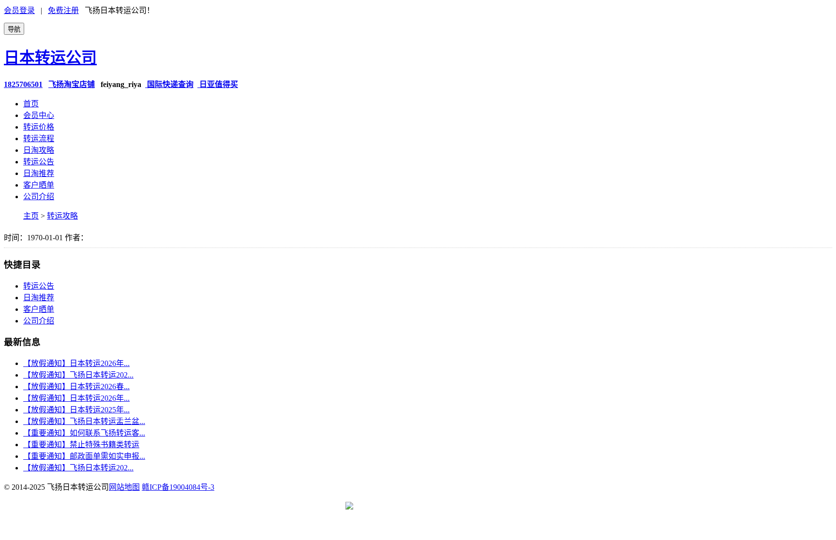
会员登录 (19, 10)
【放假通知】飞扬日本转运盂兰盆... (84, 421)
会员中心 (38, 115)
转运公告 (38, 162)
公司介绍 (38, 196)
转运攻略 (62, 216)
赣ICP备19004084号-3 (178, 487)
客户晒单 (38, 185)
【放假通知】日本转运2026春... (76, 386)
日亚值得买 (217, 84)
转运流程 (38, 138)
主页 (31, 216)
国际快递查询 (169, 84)
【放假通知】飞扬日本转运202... (78, 375)
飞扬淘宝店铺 (71, 84)
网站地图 (124, 487)
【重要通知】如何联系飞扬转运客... (84, 433)
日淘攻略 (38, 150)
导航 (14, 29)
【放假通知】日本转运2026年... (76, 363)
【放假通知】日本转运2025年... (76, 410)
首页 (31, 104)
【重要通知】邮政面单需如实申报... (84, 456)
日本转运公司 (50, 57)
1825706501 (23, 84)
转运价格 (38, 127)
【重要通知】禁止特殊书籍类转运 (81, 444)
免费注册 (63, 10)
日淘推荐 (38, 173)
